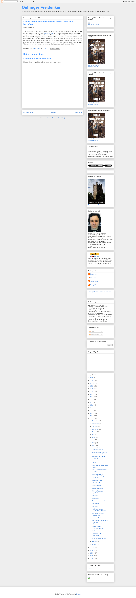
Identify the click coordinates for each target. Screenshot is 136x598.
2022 (92, 388)
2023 (92, 386)
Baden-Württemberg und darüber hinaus (99, 448)
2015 (92, 407)
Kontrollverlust (96, 518)
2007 (92, 556)
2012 (92, 416)
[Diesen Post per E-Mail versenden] (51, 49)
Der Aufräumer (96, 531)
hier (109, 321)
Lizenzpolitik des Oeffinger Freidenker (100, 292)
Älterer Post (77, 113)
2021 (92, 391)
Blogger (78, 594)
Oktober (94, 426)
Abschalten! (95, 498)
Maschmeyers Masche (99, 501)
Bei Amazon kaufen (94, 205)
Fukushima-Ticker (97, 483)
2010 (92, 547)
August (94, 432)
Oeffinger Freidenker (41, 7)
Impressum (91, 295)
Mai (93, 440)
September (95, 429)
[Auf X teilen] (55, 49)
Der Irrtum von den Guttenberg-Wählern (99, 510)
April (93, 443)
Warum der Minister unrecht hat (98, 514)
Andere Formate (93, 66)
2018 (92, 399)
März (94, 445)
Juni (93, 437)
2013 (92, 413)
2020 (92, 394)
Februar (94, 541)
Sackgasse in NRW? (98, 480)
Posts (92, 331)
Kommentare (95, 334)
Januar (94, 544)
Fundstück (95, 495)
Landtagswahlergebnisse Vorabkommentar (99, 453)
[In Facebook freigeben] (57, 49)
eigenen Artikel (48, 33)
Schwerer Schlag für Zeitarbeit (98, 534)
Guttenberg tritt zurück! (99, 538)
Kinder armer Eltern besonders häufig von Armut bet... (99, 475)
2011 (92, 418)
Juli (93, 434)
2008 (92, 553)
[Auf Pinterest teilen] (59, 49)
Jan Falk (92, 277)
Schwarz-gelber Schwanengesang (98, 527)
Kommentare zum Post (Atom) (56, 118)
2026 (92, 378)
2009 (92, 550)
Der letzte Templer (97, 488)
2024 (92, 383)
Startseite (53, 113)
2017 (92, 402)
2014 (92, 410)
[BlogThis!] (53, 49)
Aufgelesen (95, 503)
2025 (92, 380)
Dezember (95, 421)
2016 (92, 405)
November (95, 424)
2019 (92, 397)
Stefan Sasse (94, 281)
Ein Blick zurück (96, 485)
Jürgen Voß (93, 274)
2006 (92, 558)
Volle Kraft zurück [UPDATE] (97, 491)
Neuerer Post (28, 113)
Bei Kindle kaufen (93, 24)
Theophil (93, 285)
